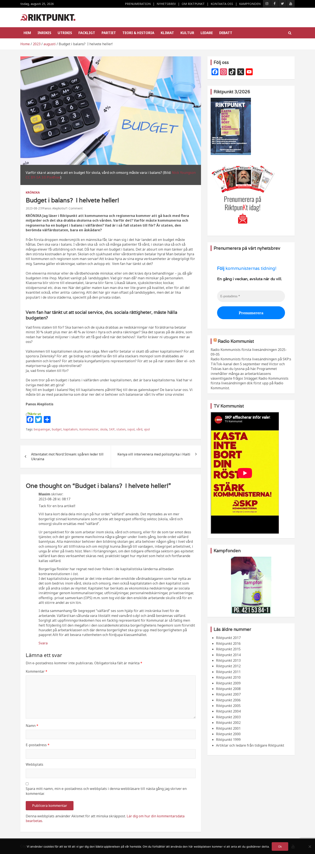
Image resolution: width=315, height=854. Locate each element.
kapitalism (70, 429)
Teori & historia (138, 32)
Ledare (207, 32)
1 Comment (74, 208)
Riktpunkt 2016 (228, 643)
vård (139, 429)
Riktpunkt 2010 (228, 677)
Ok (280, 846)
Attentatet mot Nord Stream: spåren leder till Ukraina (67, 456)
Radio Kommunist (236, 341)
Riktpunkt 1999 (228, 739)
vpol (147, 429)
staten (121, 429)
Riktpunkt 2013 (228, 660)
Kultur (187, 32)
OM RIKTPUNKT (193, 4)
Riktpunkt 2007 (228, 694)
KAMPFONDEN (250, 4)
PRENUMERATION (138, 4)
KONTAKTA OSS (222, 4)
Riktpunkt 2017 (228, 637)
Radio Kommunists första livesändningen (244, 349)
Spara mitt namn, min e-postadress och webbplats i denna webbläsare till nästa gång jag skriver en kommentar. (106, 791)
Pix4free (53, 177)
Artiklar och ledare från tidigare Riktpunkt (250, 745)
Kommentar (36, 671)
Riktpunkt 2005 (228, 705)
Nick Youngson (184, 172)
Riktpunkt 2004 (228, 711)
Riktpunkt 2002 (228, 722)
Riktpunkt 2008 (228, 688)
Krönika (33, 192)
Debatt (225, 32)
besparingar (42, 429)
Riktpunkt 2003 (228, 717)
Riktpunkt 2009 (228, 683)
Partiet (109, 32)
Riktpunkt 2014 (228, 655)
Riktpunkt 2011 (228, 671)
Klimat (167, 32)
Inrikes (44, 32)
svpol (131, 429)
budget (57, 429)
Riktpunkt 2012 (228, 666)
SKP (112, 429)
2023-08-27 (34, 208)
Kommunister (88, 429)
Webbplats (34, 764)
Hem (27, 32)
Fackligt (86, 32)
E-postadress (38, 745)
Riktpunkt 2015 (228, 649)
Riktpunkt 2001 (228, 728)
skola (103, 429)
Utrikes (65, 32)
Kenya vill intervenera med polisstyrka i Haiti (153, 454)
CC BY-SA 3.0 (36, 177)
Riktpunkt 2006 (228, 700)
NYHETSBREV (166, 4)
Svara (43, 643)
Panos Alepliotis (54, 208)
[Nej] (310, 846)
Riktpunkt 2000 (228, 734)
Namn (32, 725)
